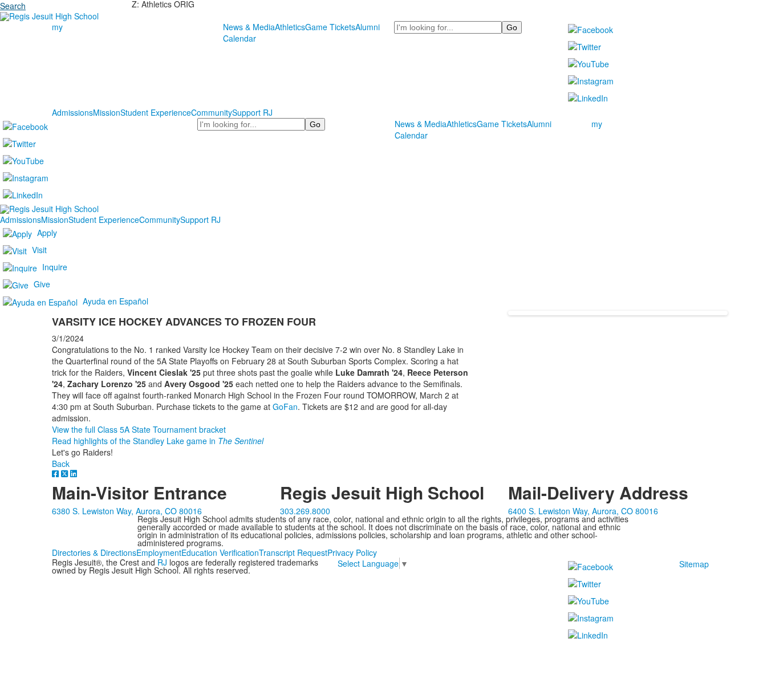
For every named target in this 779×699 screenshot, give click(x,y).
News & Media (249, 26)
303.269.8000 (305, 511)
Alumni (367, 26)
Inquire (54, 266)
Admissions (72, 112)
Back (61, 463)
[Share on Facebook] (56, 473)
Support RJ (252, 112)
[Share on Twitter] (65, 473)
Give (42, 283)
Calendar (239, 38)
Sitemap (694, 564)
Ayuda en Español (115, 300)
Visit (39, 249)
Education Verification (220, 552)
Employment (158, 552)
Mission (106, 112)
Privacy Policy (352, 552)
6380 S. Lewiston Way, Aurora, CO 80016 (127, 511)
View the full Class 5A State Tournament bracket (139, 429)
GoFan (285, 406)
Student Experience (155, 112)
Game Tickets (330, 26)
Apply (47, 232)
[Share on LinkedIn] (73, 473)
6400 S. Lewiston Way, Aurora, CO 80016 (583, 511)
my (57, 26)
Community (211, 112)
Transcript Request (293, 552)
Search (13, 5)
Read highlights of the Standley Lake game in (157, 440)
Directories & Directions (94, 552)
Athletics (290, 26)
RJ (162, 562)
